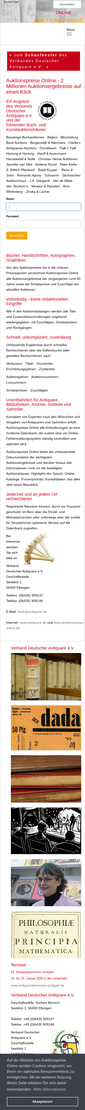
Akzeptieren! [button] (42, 1101)
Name (10, 199)
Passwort (12, 216)
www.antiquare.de (33, 622)
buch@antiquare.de (32, 612)
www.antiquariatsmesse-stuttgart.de (37, 985)
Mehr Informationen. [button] (50, 1089)
